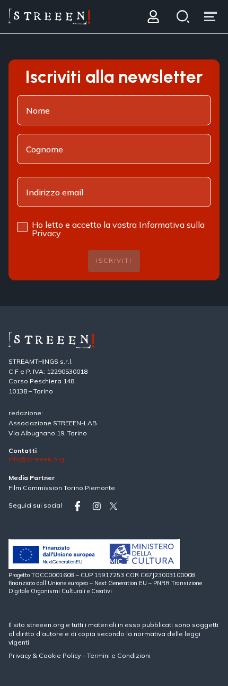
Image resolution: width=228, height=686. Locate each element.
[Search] (183, 17)
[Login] (153, 17)
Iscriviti (114, 260)
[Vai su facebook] (81, 506)
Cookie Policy (60, 655)
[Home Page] (49, 16)
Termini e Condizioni (119, 655)
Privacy (20, 655)
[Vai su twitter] (115, 506)
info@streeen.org (36, 459)
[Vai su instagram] (98, 506)
